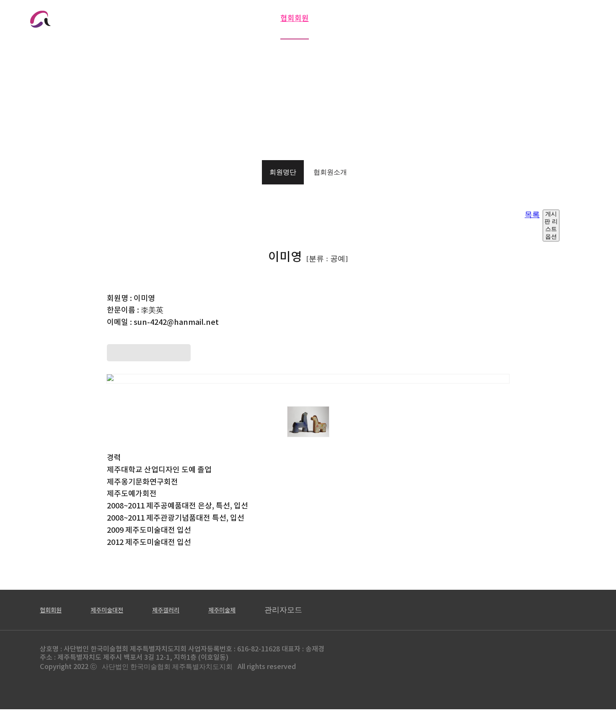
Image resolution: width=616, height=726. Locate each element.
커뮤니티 (397, 18)
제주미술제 (577, 18)
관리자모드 (283, 610)
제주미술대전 (456, 18)
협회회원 (294, 18)
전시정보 (346, 18)
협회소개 (191, 18)
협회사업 (243, 18)
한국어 (123, 15)
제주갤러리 (518, 18)
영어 (147, 15)
